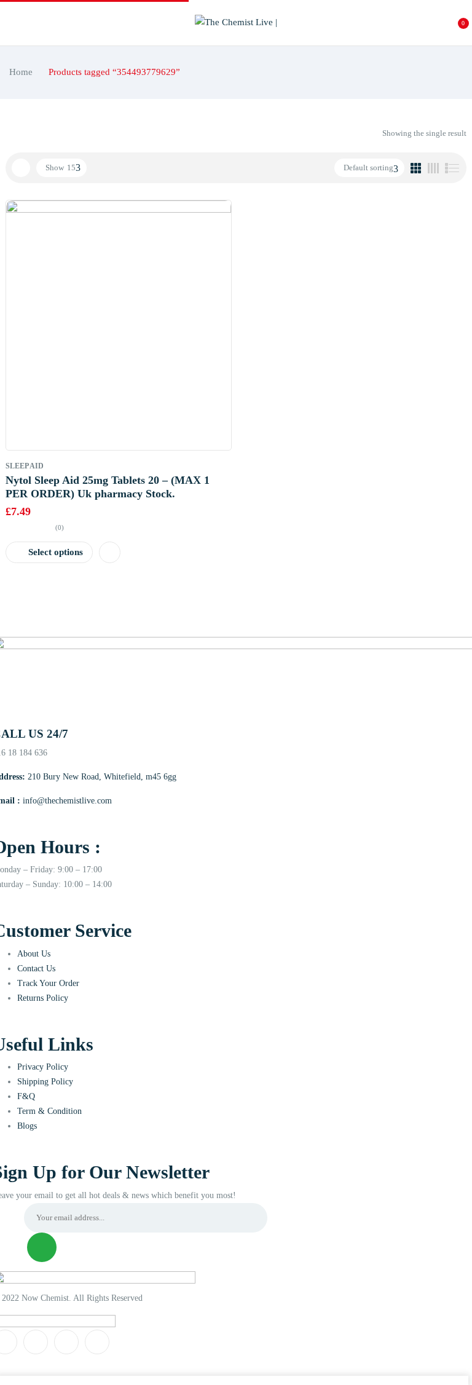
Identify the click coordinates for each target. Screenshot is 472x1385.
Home (21, 72)
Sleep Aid (25, 466)
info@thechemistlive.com (67, 800)
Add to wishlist (109, 552)
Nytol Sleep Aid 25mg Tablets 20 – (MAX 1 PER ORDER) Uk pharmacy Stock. (108, 487)
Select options (55, 552)
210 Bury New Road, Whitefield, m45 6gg (102, 776)
